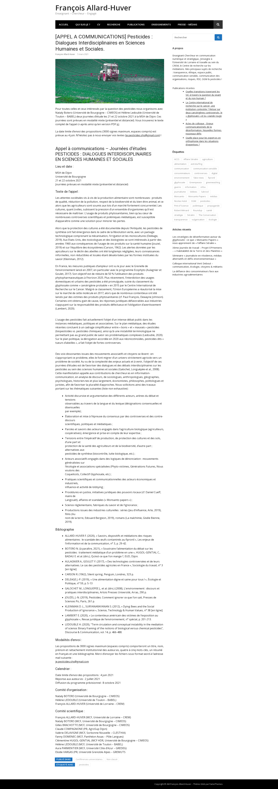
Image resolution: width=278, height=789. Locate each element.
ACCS (176, 159)
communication (181, 168)
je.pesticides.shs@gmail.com (142, 135)
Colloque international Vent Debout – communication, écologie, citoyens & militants (197, 265)
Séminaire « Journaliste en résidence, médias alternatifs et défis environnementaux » (197, 257)
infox (203, 187)
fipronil (211, 177)
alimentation (180, 163)
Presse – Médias (187, 24)
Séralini (191, 215)
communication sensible (205, 168)
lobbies (193, 191)
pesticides (84, 764)
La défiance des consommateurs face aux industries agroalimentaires (195, 273)
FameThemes (216, 784)
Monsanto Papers (197, 196)
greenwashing (213, 182)
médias (213, 196)
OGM (193, 201)
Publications (135, 24)
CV (98, 24)
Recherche (113, 24)
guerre (177, 187)
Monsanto (179, 196)
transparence (181, 219)
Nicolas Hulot (180, 201)
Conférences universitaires (89, 759)
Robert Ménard (181, 210)
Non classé (112, 759)
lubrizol (205, 191)
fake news (199, 177)
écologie (213, 219)
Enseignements (161, 24)
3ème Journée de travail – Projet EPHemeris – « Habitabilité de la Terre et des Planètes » (197, 249)
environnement (181, 177)
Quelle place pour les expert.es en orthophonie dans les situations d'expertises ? (203, 141)
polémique (198, 205)
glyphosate (179, 182)
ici (118, 124)
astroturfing (196, 163)
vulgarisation (198, 219)
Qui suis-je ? (82, 24)
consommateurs (182, 173)
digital (214, 173)
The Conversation (207, 215)
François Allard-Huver (93, 8)
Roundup (197, 210)
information (190, 187)
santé (209, 210)
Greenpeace (195, 182)
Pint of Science (181, 205)
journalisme (180, 191)
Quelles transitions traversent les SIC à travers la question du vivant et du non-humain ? (203, 95)
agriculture (207, 159)
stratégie (178, 215)
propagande (213, 205)
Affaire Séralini (191, 159)
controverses (200, 173)
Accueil (63, 24)
